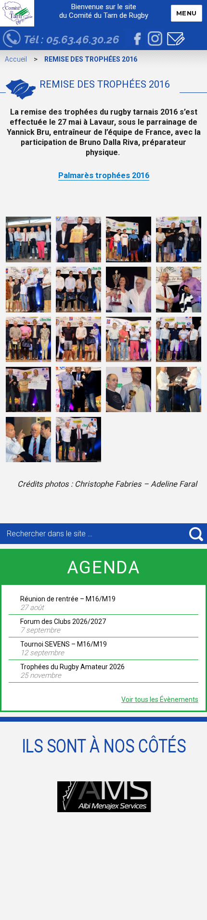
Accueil (16, 59)
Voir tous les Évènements (159, 699)
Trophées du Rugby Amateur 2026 (72, 667)
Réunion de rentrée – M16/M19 (68, 599)
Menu (186, 13)
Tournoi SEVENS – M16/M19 (63, 644)
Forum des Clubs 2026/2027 (63, 621)
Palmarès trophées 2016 (103, 175)
